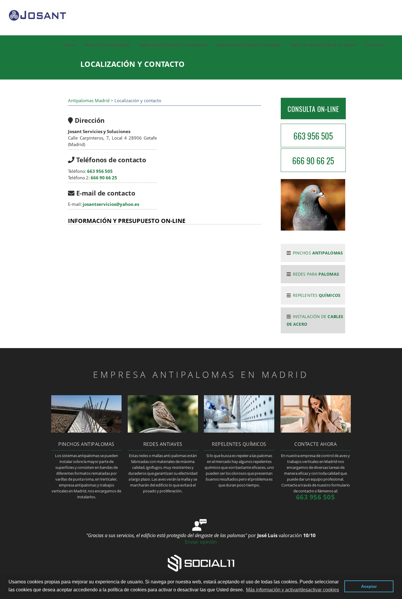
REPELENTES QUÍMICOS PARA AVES (248, 45)
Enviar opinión (201, 542)
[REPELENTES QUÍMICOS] (239, 431)
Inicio (69, 45)
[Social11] (201, 563)
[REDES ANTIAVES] (163, 431)
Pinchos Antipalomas (107, 45)
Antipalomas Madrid (88, 100)
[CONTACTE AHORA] (315, 431)
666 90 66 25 (104, 178)
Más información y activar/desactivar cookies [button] (292, 589)
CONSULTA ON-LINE (313, 109)
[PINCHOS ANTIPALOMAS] (86, 431)
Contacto (375, 45)
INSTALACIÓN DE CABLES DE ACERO (323, 45)
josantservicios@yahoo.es (111, 204)
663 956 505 (100, 171)
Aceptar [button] (369, 586)
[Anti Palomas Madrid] (33, 27)
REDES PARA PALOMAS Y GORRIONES (173, 45)
